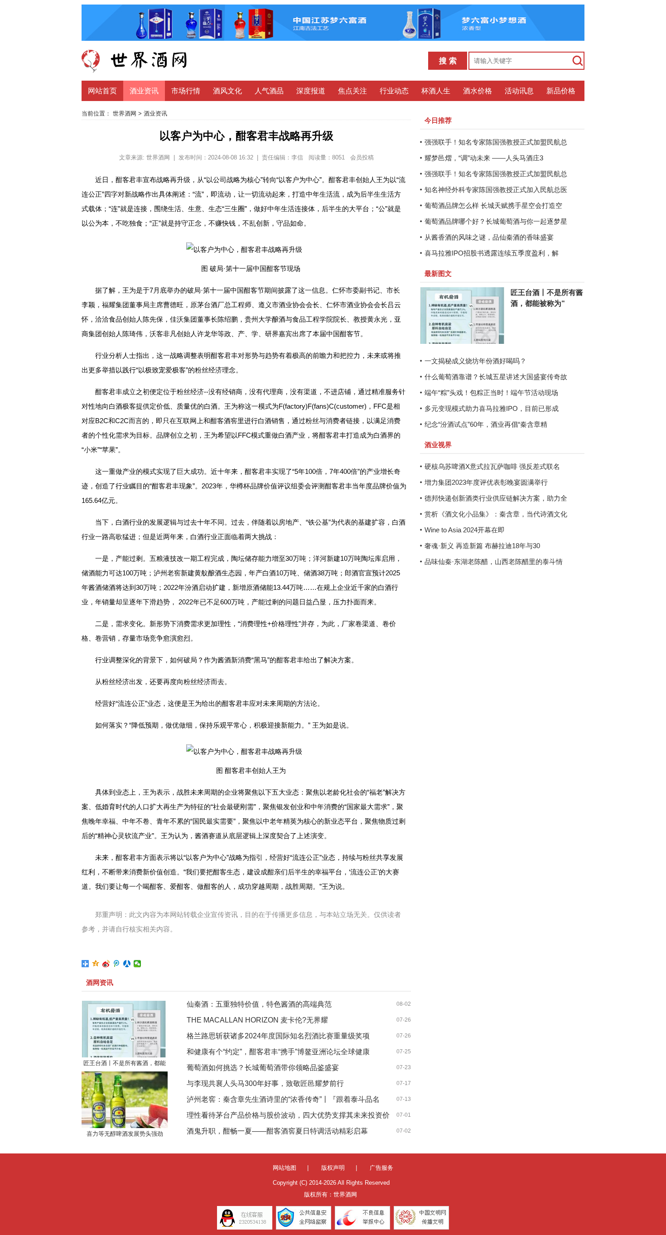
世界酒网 (124, 113)
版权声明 (333, 1167)
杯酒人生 (435, 91)
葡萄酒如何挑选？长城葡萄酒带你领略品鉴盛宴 (263, 1067)
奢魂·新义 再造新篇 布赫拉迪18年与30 (482, 546)
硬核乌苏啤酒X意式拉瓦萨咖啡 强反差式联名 (492, 466)
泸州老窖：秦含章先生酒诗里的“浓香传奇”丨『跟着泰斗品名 (283, 1099)
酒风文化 (227, 91)
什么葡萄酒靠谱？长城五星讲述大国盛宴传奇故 (496, 377)
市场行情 (185, 91)
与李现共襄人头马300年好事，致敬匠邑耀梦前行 (265, 1083)
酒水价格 (477, 91)
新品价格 (560, 91)
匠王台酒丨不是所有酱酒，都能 (124, 1063)
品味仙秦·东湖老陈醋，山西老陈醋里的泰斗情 (494, 561)
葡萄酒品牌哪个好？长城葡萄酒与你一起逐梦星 (496, 221)
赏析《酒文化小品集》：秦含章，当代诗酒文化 (496, 514)
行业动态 (394, 91)
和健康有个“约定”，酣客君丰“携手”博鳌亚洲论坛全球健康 (278, 1052)
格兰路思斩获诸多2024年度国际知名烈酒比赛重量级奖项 (278, 1036)
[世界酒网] (140, 60)
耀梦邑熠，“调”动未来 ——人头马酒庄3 (484, 158)
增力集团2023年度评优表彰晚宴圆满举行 (486, 482)
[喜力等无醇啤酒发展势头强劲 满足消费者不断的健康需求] (125, 1099)
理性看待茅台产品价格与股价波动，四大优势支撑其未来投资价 (288, 1115)
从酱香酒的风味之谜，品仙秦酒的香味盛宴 (489, 237)
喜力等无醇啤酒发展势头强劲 (125, 1133)
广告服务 (381, 1167)
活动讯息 (519, 91)
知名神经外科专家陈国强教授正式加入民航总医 (496, 189)
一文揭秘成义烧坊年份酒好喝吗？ (475, 361)
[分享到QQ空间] (96, 963)
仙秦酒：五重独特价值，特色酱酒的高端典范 (259, 1004)
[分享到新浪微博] (106, 963)
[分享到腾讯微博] (117, 963)
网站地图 (284, 1167)
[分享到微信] (137, 963)
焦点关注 (352, 91)
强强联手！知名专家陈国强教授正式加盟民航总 (496, 142)
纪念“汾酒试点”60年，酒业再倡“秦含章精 (486, 424)
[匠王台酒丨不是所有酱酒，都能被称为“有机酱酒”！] (125, 1029)
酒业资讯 (144, 91)
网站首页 (102, 91)
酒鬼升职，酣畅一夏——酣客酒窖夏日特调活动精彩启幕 (277, 1131)
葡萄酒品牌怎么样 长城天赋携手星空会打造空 (493, 205)
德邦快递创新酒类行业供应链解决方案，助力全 (496, 498)
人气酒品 (269, 91)
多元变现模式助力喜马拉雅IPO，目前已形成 (492, 408)
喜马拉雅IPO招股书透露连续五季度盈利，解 (492, 253)
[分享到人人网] (127, 963)
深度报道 (310, 91)
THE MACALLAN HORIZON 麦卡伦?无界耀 (257, 1020)
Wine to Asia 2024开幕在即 (465, 530)
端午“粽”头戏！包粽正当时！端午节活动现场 (491, 392)
